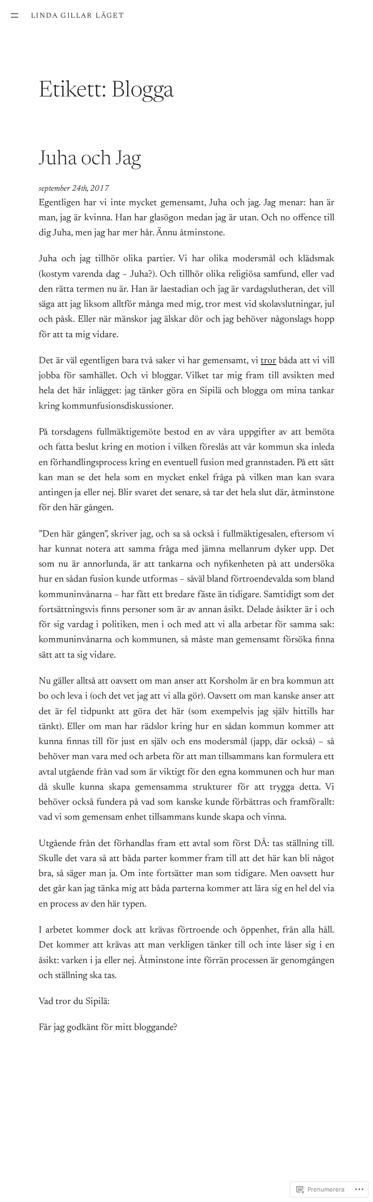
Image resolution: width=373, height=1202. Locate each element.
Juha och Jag (90, 160)
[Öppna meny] (14, 15)
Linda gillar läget (77, 16)
